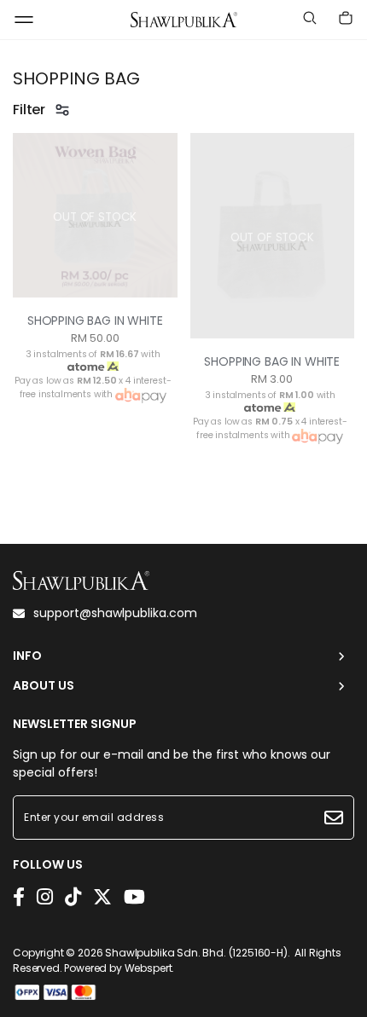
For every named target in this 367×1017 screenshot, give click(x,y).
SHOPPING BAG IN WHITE (95, 320)
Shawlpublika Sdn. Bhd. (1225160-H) (196, 952)
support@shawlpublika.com (115, 612)
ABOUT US (43, 686)
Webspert (148, 968)
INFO (27, 656)
